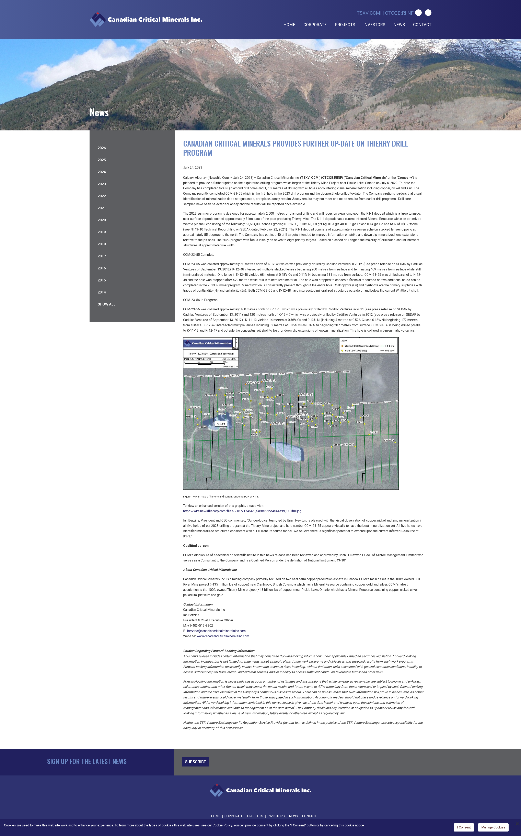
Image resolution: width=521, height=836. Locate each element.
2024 (102, 172)
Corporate (315, 24)
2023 (102, 184)
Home (289, 24)
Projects (345, 24)
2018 (102, 244)
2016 (102, 268)
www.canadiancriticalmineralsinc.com (223, 636)
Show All (107, 304)
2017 (102, 256)
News (399, 24)
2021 (102, 208)
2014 (102, 292)
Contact (422, 24)
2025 (102, 160)
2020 (102, 220)
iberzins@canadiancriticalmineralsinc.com (216, 631)
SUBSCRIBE (195, 761)
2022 (102, 196)
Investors (374, 24)
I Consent (464, 827)
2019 (102, 232)
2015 (102, 280)
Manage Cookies (493, 827)
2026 (102, 148)
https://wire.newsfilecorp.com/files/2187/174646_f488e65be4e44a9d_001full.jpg (242, 511)
